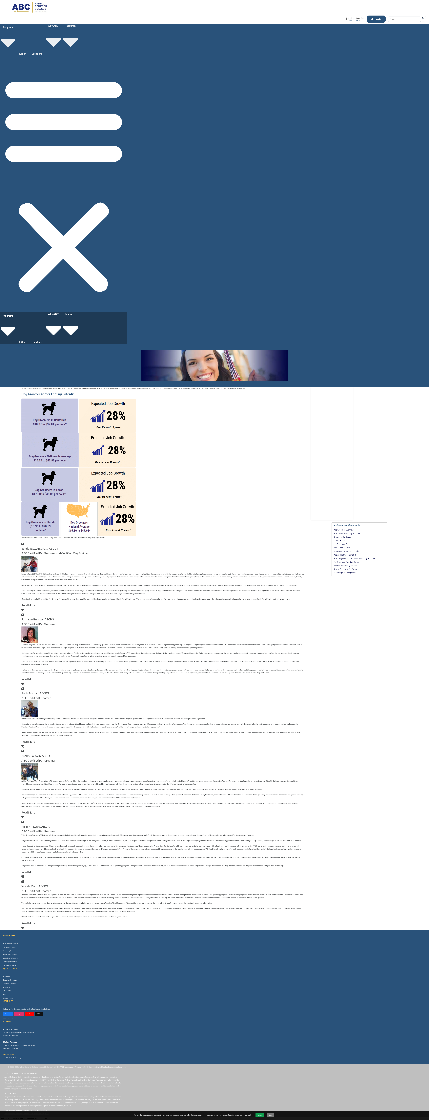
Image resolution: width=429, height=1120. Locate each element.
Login (377, 19)
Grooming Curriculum (342, 537)
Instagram (19, 1014)
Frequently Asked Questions (345, 565)
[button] (63, 184)
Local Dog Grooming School (345, 573)
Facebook (8, 1014)
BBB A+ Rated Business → (11, 1019)
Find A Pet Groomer (341, 547)
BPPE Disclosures (65, 1067)
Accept (260, 1115)
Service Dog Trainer (9, 965)
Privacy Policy (80, 1067)
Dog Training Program (10, 943)
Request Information (10, 980)
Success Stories (8, 998)
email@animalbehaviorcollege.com (14, 1058)
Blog (4, 994)
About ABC (7, 991)
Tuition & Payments (9, 983)
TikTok (39, 1014)
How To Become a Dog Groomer (347, 533)
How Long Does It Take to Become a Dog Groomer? (354, 558)
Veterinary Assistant (10, 947)
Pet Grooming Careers (342, 544)
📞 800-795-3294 (353, 20)
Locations (37, 53)
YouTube (30, 1014)
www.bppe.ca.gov (101, 1077)
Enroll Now (6, 976)
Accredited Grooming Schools (346, 551)
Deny (270, 1115)
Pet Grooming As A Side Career (346, 562)
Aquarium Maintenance (10, 958)
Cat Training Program (10, 954)
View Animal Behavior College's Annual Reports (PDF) (26, 1110)
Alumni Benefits (340, 540)
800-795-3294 (8, 1055)
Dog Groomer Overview (343, 530)
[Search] (423, 18)
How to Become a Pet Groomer (346, 569)
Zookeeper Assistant (10, 962)
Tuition (22, 53)
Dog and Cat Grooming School (346, 555)
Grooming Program (9, 951)
